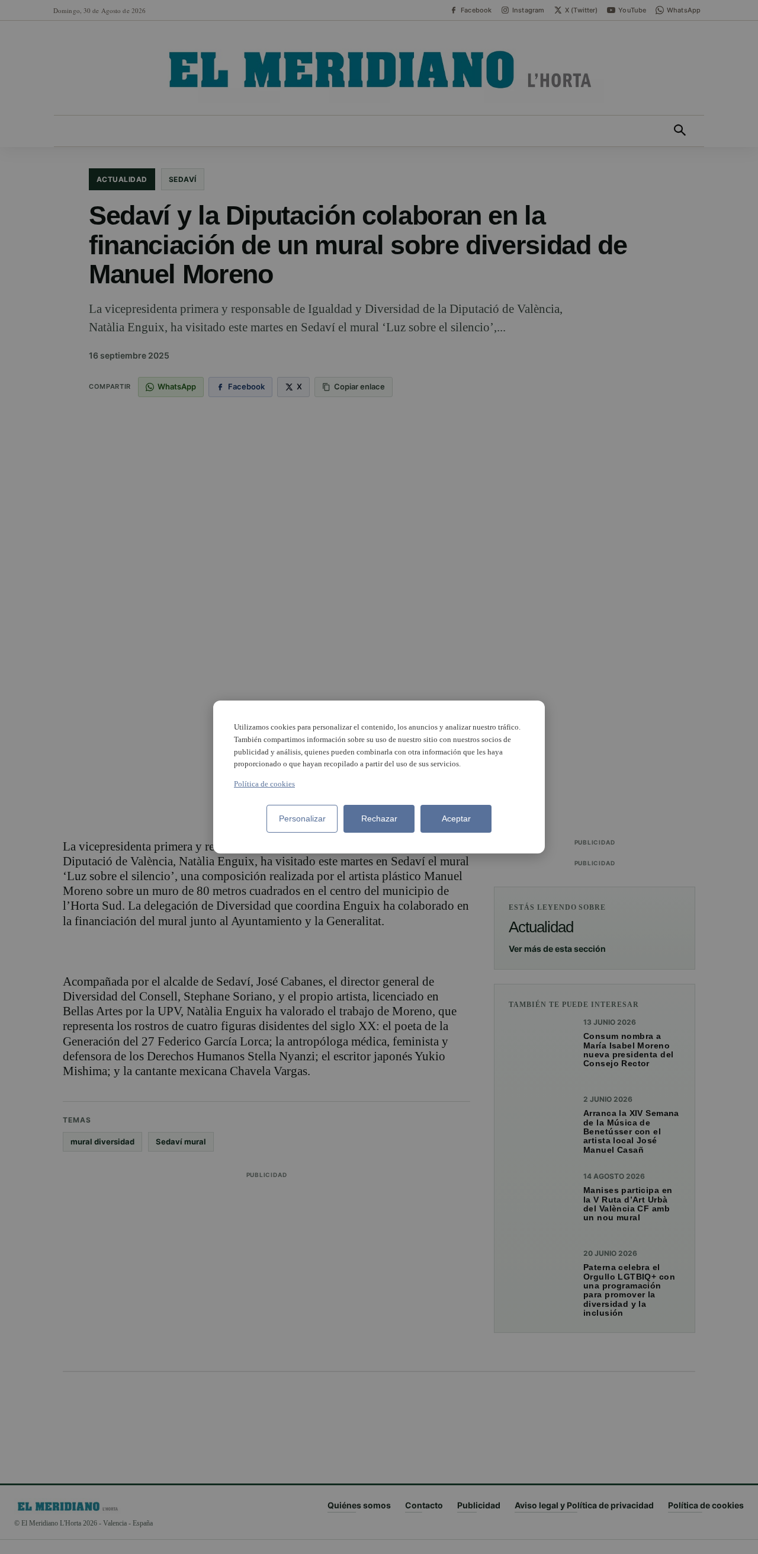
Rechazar (379, 818)
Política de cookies (264, 783)
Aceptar (456, 818)
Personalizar (302, 818)
